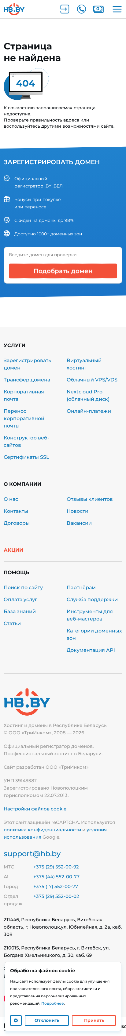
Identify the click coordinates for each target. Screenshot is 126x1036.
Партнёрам (81, 587)
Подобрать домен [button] (63, 271)
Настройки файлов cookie (35, 809)
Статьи (12, 623)
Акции (13, 550)
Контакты (16, 511)
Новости (77, 511)
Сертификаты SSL (26, 457)
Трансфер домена (27, 380)
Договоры (17, 523)
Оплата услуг (20, 599)
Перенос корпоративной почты (24, 418)
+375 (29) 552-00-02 (56, 896)
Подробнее (52, 1003)
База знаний (20, 611)
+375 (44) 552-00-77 (56, 876)
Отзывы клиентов (90, 499)
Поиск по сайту (23, 587)
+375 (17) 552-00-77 (55, 886)
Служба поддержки (92, 599)
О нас (11, 499)
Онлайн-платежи (89, 411)
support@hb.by (32, 853)
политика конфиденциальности (42, 830)
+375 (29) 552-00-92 (56, 867)
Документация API (91, 650)
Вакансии (79, 523)
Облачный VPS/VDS (92, 380)
